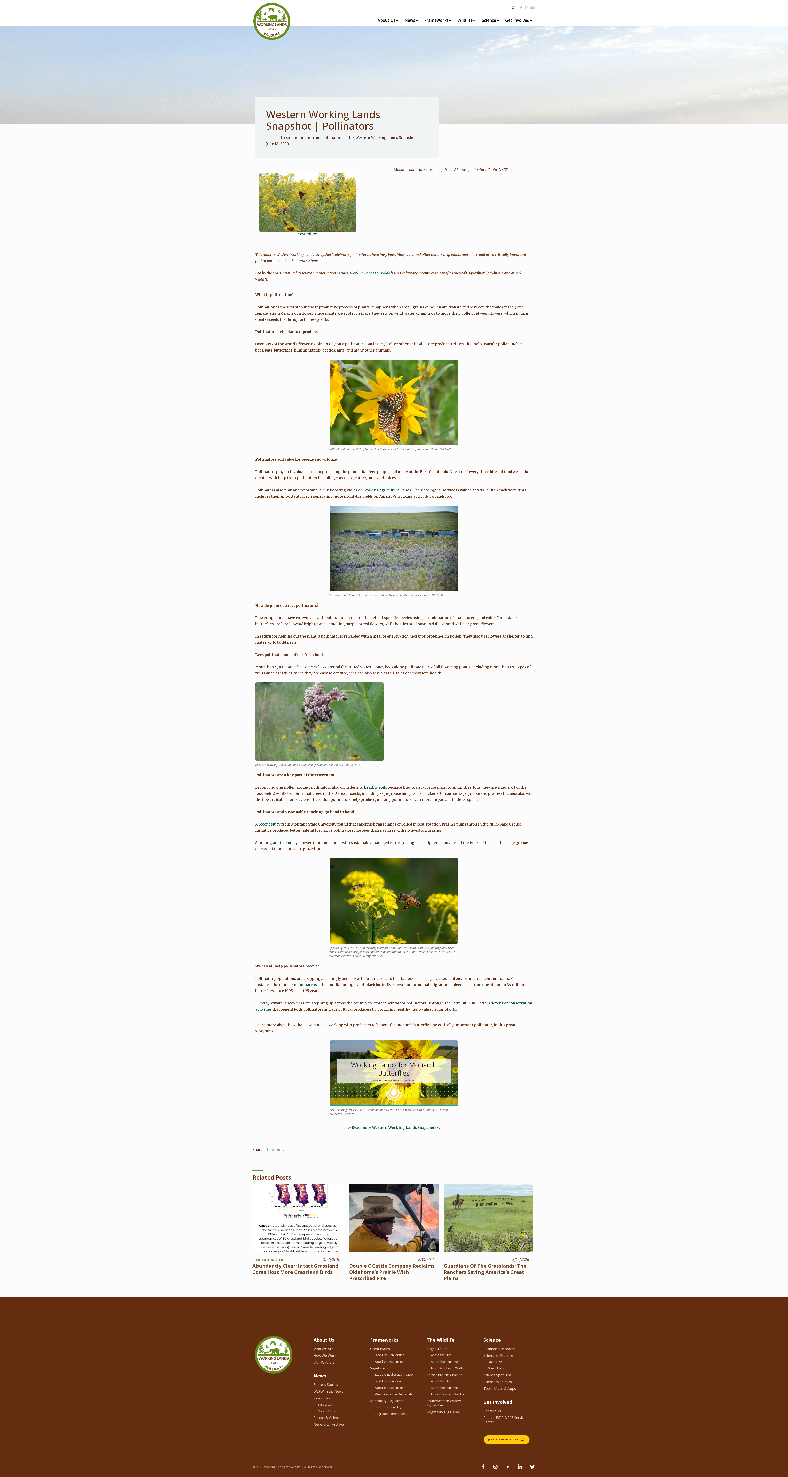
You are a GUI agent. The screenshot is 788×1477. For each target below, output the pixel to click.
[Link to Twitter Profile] (532, 1469)
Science (492, 1340)
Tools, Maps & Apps (499, 1388)
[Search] (513, 7)
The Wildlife (440, 1340)
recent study (270, 824)
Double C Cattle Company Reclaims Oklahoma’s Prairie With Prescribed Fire (392, 1271)
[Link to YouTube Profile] (532, 8)
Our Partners (324, 1362)
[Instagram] (526, 8)
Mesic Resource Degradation (394, 1394)
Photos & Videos (327, 1417)
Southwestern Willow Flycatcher (444, 1402)
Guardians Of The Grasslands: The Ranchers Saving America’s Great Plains (485, 1271)
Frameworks (384, 1340)
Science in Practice (498, 1355)
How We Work (325, 1355)
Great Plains (326, 1411)
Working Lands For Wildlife (371, 273)
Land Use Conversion (389, 1355)
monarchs (308, 984)
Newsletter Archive (329, 1424)
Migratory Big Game (386, 1400)
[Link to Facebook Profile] (521, 8)
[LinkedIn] (520, 1469)
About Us (324, 1340)
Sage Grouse (437, 1348)
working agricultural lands (387, 490)
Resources (322, 1398)
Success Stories (326, 1384)
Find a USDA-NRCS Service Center (504, 1419)
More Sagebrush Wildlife (448, 1368)
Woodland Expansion (389, 1361)
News (320, 1376)
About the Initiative (444, 1361)
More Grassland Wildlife (447, 1394)
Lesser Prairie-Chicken (445, 1374)
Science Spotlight (497, 1375)
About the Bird (441, 1355)
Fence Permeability (387, 1407)
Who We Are (323, 1348)
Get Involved (497, 1402)
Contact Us (492, 1410)
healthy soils (375, 787)
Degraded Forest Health (391, 1414)
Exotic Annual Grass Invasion (394, 1374)
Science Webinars (497, 1381)
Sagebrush (325, 1404)
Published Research (499, 1348)
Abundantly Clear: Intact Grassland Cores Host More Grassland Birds (295, 1268)
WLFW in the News (328, 1391)
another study (285, 842)
